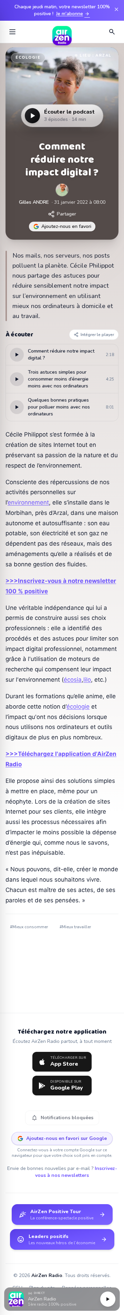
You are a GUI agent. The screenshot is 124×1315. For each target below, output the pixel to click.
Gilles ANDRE (34, 202)
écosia (73, 679)
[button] (62, 1299)
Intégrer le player (97, 334)
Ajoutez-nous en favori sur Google (66, 1138)
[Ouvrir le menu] (12, 32)
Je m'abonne (73, 13)
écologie (78, 706)
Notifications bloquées (62, 1118)
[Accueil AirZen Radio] (62, 31)
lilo (87, 679)
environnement (28, 502)
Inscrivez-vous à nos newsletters (76, 1172)
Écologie (28, 57)
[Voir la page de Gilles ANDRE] (62, 190)
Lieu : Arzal (96, 55)
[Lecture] (107, 1299)
